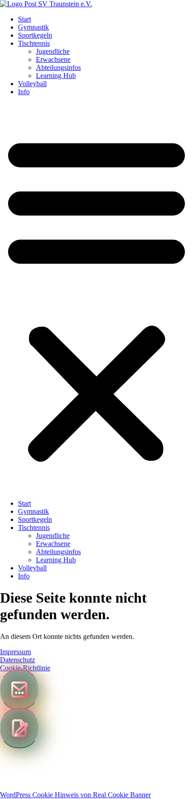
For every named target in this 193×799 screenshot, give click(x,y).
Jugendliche (53, 51)
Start (24, 19)
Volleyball (32, 83)
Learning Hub (56, 75)
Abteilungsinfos (58, 67)
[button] (96, 297)
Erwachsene (53, 59)
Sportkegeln (35, 35)
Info (24, 92)
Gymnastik (33, 27)
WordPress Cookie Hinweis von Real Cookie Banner (75, 795)
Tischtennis (34, 43)
